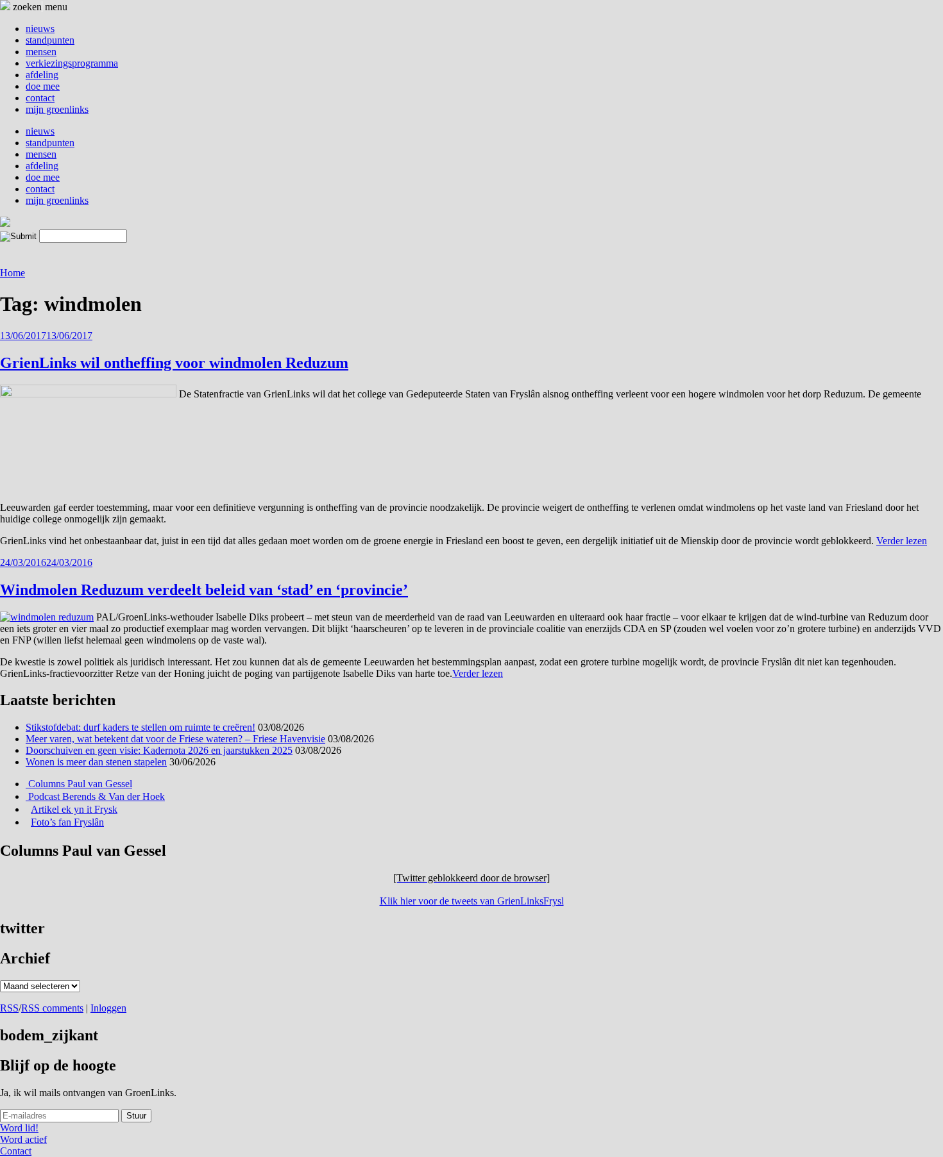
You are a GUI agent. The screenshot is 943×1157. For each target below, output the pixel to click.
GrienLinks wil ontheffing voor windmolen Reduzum (174, 362)
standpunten (50, 40)
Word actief (23, 1139)
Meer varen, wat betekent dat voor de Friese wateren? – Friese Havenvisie (175, 738)
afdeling (42, 74)
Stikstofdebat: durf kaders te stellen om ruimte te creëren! (140, 727)
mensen (41, 51)
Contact (15, 1150)
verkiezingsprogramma (72, 63)
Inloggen (108, 1008)
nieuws (40, 28)
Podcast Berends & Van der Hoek (95, 796)
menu (56, 6)
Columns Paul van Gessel (79, 783)
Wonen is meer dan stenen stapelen (96, 761)
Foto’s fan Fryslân (67, 822)
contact (40, 97)
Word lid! (19, 1127)
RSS (9, 1008)
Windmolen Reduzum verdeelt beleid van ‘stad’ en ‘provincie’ (204, 589)
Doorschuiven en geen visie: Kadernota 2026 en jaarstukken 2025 (159, 750)
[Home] (5, 223)
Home (12, 272)
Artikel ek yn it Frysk (74, 809)
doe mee (43, 86)
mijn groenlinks (57, 109)
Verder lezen (901, 540)
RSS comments (52, 1008)
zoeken (26, 6)
